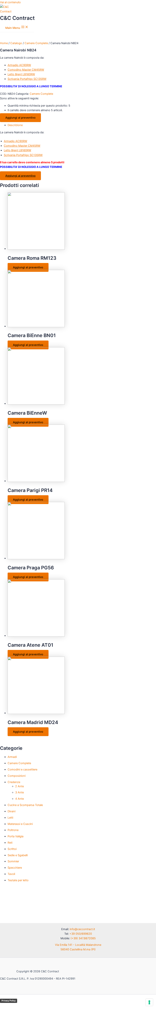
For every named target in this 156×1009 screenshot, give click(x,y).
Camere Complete (19, 763)
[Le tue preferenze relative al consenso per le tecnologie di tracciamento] (149, 1002)
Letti (10, 817)
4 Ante (19, 798)
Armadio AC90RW (19, 65)
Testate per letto (18, 880)
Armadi (12, 757)
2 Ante (19, 786)
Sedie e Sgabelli (18, 855)
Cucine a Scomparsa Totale (25, 805)
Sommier (13, 861)
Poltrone (13, 830)
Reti (10, 842)
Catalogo (16, 43)
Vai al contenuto (10, 2)
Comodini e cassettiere (22, 769)
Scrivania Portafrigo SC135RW (27, 79)
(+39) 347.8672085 (83, 938)
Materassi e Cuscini (20, 824)
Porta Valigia (15, 836)
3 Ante (19, 792)
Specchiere (15, 867)
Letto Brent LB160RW (21, 74)
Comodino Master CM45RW (26, 69)
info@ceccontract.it (82, 929)
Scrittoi (12, 849)
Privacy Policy (9, 1000)
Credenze (14, 782)
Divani (11, 811)
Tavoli (11, 874)
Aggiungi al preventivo (20, 117)
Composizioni (16, 776)
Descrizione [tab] (15, 125)
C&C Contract (17, 18)
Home (4, 43)
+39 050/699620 (80, 933)
